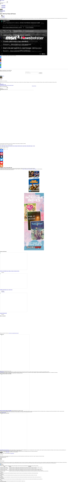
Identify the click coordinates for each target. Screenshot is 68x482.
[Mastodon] (34, 63)
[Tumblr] (34, 60)
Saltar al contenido (2, 0)
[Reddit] (34, 61)
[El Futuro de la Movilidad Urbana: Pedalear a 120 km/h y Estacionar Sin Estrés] (13, 269)
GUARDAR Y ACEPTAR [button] (3, 481)
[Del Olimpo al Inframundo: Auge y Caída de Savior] (13, 288)
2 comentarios (3, 291)
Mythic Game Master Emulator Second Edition (5, 410)
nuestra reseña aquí (4, 412)
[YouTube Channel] (34, 162)
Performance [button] (1, 473)
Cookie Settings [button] (2, 457)
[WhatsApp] (34, 65)
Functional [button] (1, 471)
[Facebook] (34, 56)
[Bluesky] (34, 62)
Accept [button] (5, 457)
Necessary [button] (1, 463)
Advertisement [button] (1, 477)
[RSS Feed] (34, 165)
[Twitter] (34, 57)
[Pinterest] (34, 59)
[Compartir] (34, 67)
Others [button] (0, 479)
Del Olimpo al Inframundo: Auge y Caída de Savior (6, 289)
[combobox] (3, 88)
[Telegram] (34, 66)
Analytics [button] (1, 475)
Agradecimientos (3, 7)
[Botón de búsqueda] (7, 88)
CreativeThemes (12, 453)
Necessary (2, 464)
